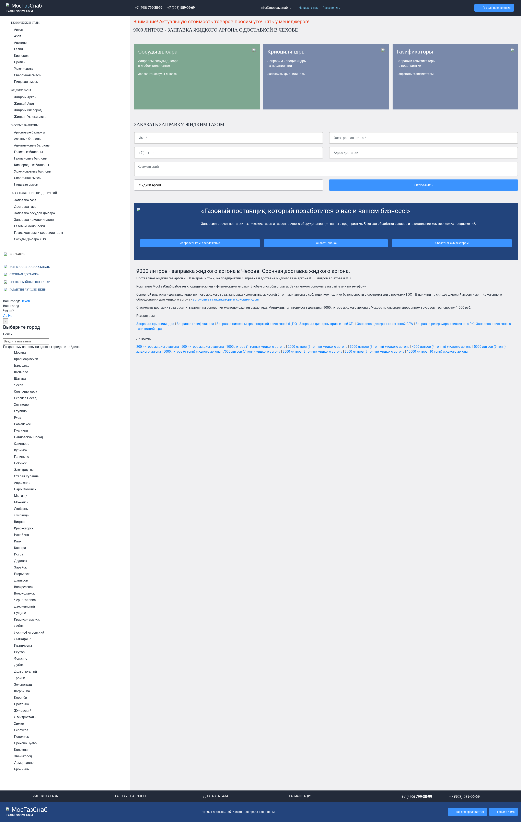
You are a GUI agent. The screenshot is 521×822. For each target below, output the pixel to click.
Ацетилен (21, 43)
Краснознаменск (27, 619)
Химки (19, 724)
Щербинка (22, 691)
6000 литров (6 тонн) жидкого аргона (192, 351)
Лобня (19, 626)
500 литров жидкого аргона (202, 347)
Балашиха (22, 365)
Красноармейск (26, 359)
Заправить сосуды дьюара (157, 74)
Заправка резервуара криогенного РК (445, 324)
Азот (17, 36)
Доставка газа (25, 207)
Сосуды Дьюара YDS (30, 239)
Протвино (21, 704)
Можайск (21, 502)
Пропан (19, 62)
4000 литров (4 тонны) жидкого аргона (442, 347)
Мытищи (20, 496)
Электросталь (25, 717)
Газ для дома (506, 812)
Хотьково (21, 405)
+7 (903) (181, 8)
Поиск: (8, 334)
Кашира (20, 548)
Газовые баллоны (24, 125)
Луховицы (21, 515)
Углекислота (23, 69)
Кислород (21, 56)
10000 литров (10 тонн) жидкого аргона (437, 351)
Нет (11, 316)
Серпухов (21, 730)
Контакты (17, 254)
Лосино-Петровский (29, 632)
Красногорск (24, 528)
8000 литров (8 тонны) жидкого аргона (312, 351)
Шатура (20, 378)
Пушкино (21, 431)
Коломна (21, 750)
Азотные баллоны (27, 139)
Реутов (19, 652)
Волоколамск (24, 593)
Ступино (20, 411)
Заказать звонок (326, 243)
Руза (17, 418)
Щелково (21, 372)
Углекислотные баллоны (32, 171)
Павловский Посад (28, 437)
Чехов (25, 301)
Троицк (19, 678)
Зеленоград (23, 684)
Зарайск (20, 567)
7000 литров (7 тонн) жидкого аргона (251, 351)
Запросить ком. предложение (200, 243)
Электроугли (24, 470)
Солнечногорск (25, 392)
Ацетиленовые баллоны (32, 145)
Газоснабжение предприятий (34, 193)
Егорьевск (22, 574)
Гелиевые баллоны (28, 152)
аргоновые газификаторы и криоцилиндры (226, 299)
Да (5, 316)
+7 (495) (148, 8)
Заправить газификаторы (415, 74)
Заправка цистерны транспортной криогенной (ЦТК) (257, 324)
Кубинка (20, 450)
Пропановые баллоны (30, 158)
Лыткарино (22, 639)
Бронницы (22, 769)
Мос (27, 811)
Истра (18, 554)
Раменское (22, 424)
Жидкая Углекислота (30, 117)
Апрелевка (22, 483)
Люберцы (21, 509)
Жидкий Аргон (25, 97)
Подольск (21, 737)
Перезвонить (331, 7)
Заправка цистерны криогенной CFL (327, 324)
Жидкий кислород (28, 110)
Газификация (300, 796)
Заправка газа (25, 200)
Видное (19, 522)
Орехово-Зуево (25, 743)
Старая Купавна (26, 476)
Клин (18, 541)
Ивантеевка (23, 645)
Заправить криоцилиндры (286, 74)
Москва (20, 352)
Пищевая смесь (26, 82)
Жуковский (22, 711)
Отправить (423, 185)
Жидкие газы (21, 90)
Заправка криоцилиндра (155, 324)
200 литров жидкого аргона (157, 347)
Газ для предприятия (497, 8)
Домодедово (24, 763)
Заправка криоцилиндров (34, 220)
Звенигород (23, 756)
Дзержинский (24, 606)
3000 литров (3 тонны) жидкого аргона (379, 347)
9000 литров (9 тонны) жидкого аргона (374, 351)
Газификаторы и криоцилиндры (38, 233)
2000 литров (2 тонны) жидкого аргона (317, 347)
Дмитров (21, 580)
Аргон (18, 30)
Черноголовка (25, 600)
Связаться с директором (451, 243)
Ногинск (20, 463)
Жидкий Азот (24, 104)
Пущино (20, 613)
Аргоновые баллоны (29, 132)
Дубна (19, 665)
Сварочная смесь (27, 75)
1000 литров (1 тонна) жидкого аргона (255, 347)
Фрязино (20, 658)
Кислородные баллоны (31, 165)
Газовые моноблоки (29, 226)
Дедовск (20, 561)
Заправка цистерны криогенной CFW (385, 324)
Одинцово (21, 444)
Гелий (18, 49)
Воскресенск (23, 587)
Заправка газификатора (195, 324)
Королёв (20, 698)
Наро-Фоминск (25, 489)
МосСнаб (24, 8)
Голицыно (21, 457)
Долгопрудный (25, 671)
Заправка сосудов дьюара (34, 213)
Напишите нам (308, 7)
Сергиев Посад (25, 398)
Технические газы (25, 22)
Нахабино (21, 535)
